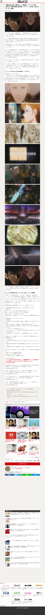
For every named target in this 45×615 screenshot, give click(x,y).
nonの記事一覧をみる (22, 463)
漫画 (38, 460)
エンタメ (7, 460)
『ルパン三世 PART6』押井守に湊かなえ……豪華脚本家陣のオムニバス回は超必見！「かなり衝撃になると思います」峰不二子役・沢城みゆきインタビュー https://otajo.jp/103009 (22, 361)
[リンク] (15, 384)
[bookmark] (35, 475)
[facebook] (9, 475)
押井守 (35, 460)
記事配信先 (3, 605)
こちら (21, 471)
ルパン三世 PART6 (28, 460)
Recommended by (33, 457)
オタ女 (16, 460)
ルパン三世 (21, 460)
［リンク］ (16, 368)
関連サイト (3, 583)
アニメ (12, 460)
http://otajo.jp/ (19, 468)
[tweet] (16, 475)
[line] (26, 475)
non (38, 10)
